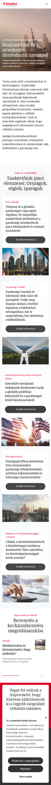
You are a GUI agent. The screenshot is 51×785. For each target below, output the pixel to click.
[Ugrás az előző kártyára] (38, 675)
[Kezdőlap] (9, 4)
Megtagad (25, 769)
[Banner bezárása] (46, 718)
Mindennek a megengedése (25, 761)
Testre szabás (25, 777)
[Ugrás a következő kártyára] (41, 675)
